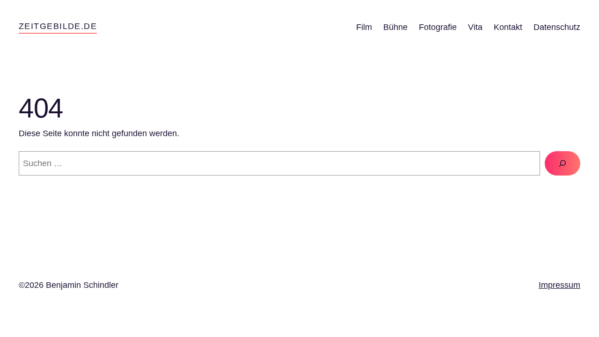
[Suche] (562, 163)
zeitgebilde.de (58, 26)
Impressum (559, 285)
